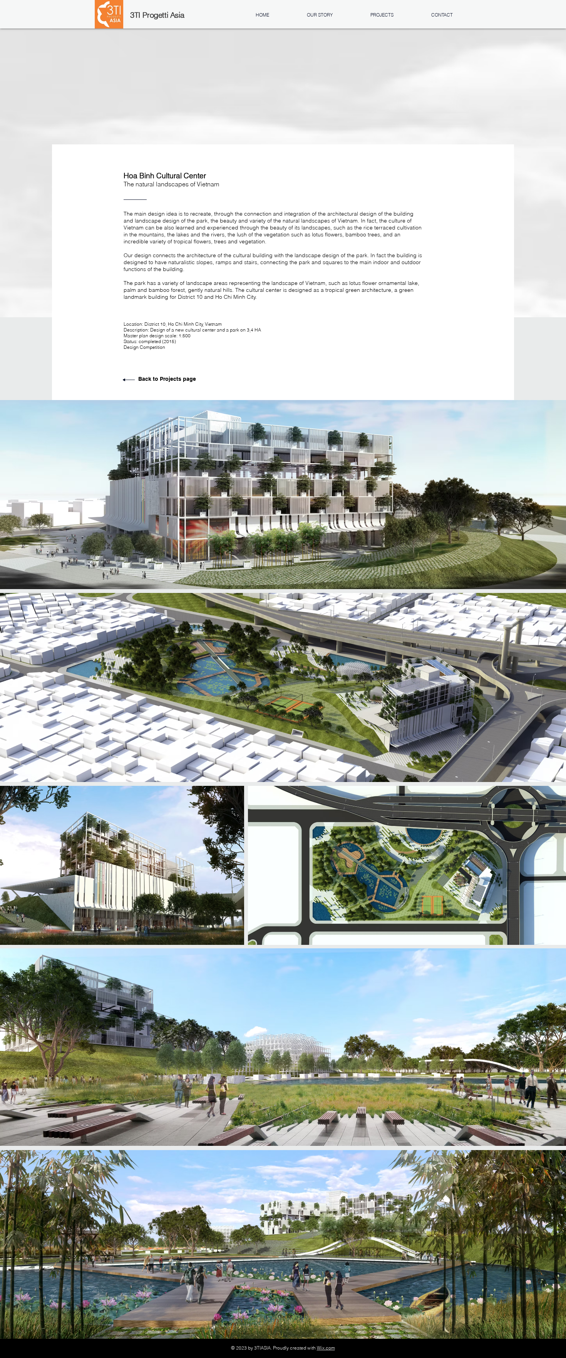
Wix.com (326, 1348)
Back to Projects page (167, 379)
